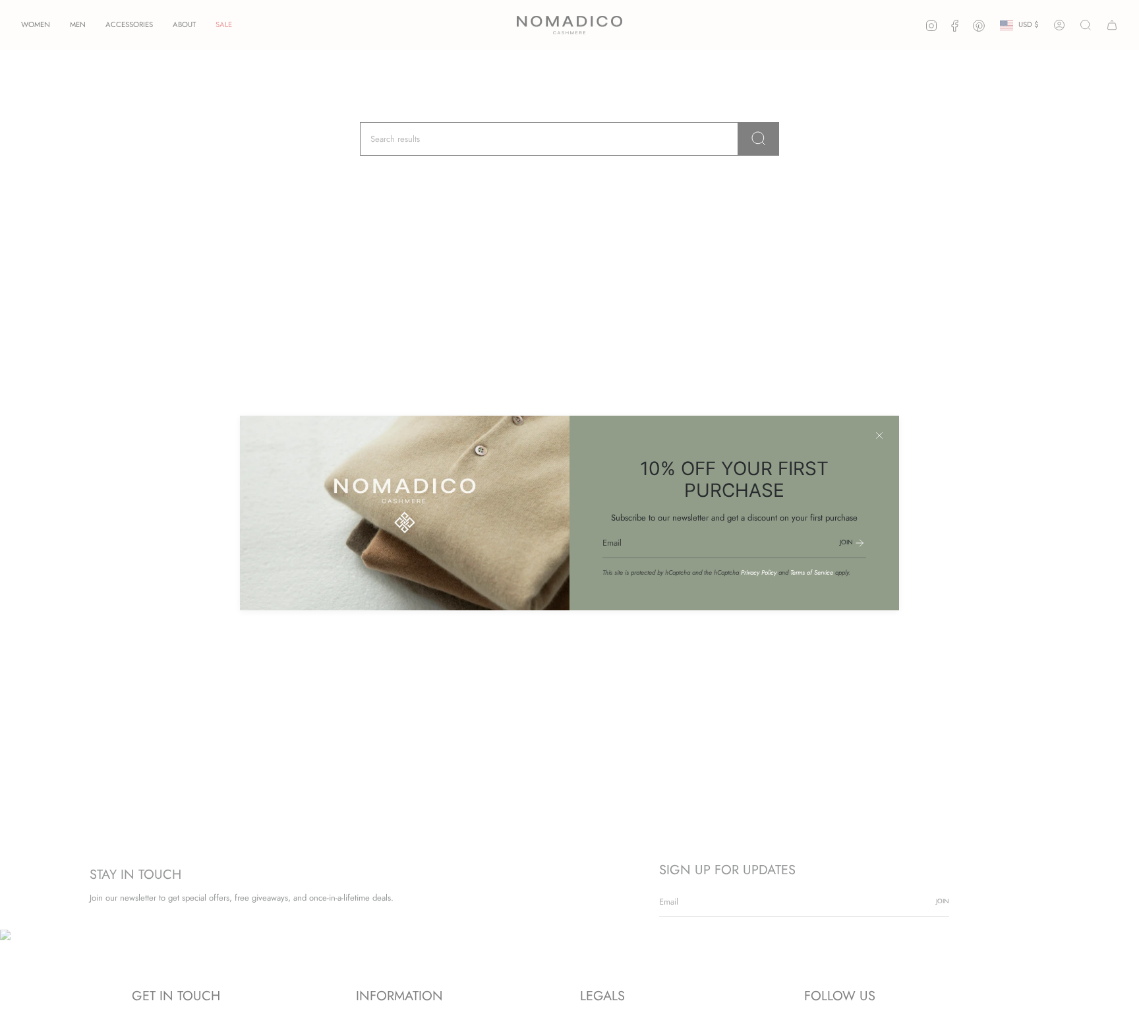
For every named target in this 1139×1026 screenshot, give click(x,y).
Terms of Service (811, 572)
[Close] (879, 435)
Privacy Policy (758, 572)
